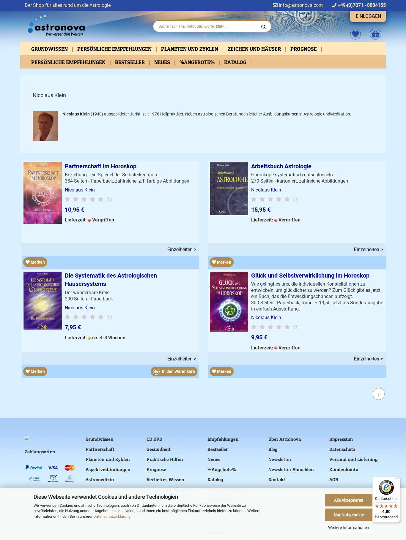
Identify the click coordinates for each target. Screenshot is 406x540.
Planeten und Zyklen (190, 49)
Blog (273, 449)
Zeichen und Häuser (255, 49)
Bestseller (130, 62)
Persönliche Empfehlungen (115, 49)
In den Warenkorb (178, 371)
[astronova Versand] (84, 25)
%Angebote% (198, 62)
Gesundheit (159, 449)
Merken (37, 262)
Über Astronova (284, 439)
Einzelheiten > (181, 249)
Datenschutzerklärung (111, 516)
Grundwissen (50, 49)
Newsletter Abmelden (291, 469)
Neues (162, 62)
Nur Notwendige (349, 514)
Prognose (304, 49)
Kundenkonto (343, 469)
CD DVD (154, 439)
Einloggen (368, 16)
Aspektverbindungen (108, 469)
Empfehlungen (223, 439)
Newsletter (279, 459)
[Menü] (396, 480)
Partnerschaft (100, 449)
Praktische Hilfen (165, 459)
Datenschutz (342, 449)
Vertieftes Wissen (165, 479)
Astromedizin (100, 479)
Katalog (236, 62)
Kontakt (276, 479)
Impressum (341, 439)
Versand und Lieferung (353, 459)
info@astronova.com (300, 5)
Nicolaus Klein (80, 190)
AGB (333, 479)
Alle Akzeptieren (348, 500)
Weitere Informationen (348, 527)
